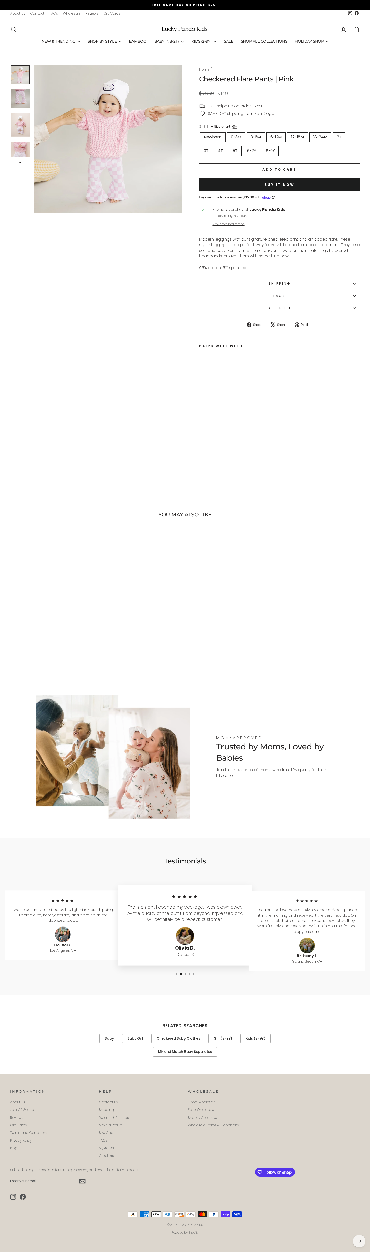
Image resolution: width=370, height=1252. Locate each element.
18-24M (320, 137)
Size (215, 126)
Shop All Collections (264, 41)
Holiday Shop (310, 41)
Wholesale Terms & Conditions (213, 1125)
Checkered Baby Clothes (178, 1038)
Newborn (212, 137)
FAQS (279, 296)
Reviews (91, 13)
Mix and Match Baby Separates (185, 1051)
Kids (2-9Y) (202, 41)
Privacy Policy (20, 1140)
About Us (17, 13)
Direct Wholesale (202, 1102)
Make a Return (111, 1125)
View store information (228, 224)
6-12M (276, 137)
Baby (109, 1038)
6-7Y (251, 151)
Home (204, 69)
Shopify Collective (202, 1117)
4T (220, 151)
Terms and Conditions (29, 1132)
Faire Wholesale (201, 1109)
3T (206, 151)
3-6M (256, 137)
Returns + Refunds (114, 1117)
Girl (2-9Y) (223, 1038)
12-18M (297, 137)
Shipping (279, 283)
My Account (109, 1148)
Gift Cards (111, 13)
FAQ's (53, 13)
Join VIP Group (22, 1109)
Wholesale (71, 13)
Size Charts (108, 1132)
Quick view (51, 649)
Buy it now (279, 184)
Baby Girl (135, 1038)
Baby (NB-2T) (167, 41)
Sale (228, 41)
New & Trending (59, 41)
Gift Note (279, 308)
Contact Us (108, 1102)
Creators (106, 1155)
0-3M (236, 137)
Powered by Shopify (185, 1232)
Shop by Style (103, 41)
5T (235, 151)
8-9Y (270, 151)
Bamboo (138, 41)
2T (339, 137)
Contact (37, 13)
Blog (13, 1148)
